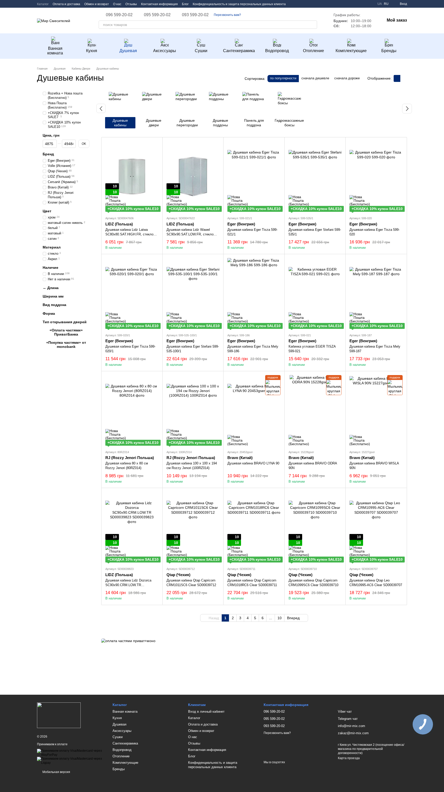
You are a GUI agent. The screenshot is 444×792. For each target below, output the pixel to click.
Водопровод (277, 51)
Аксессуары (164, 51)
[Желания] (361, 4)
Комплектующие (351, 51)
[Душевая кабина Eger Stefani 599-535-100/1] (193, 293)
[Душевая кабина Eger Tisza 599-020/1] (132, 293)
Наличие (50, 267)
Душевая (128, 51)
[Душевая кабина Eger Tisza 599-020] (376, 176)
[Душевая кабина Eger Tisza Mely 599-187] (376, 293)
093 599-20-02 (195, 15)
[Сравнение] (370, 4)
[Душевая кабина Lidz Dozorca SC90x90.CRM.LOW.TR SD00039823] (132, 527)
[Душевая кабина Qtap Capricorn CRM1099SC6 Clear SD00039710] (315, 527)
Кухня (91, 51)
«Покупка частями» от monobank (66, 344)
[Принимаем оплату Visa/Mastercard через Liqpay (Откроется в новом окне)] (71, 760)
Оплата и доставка (66, 4)
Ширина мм (53, 296)
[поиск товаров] (313, 25)
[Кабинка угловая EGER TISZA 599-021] (315, 293)
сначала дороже (347, 78)
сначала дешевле (315, 78)
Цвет (47, 211)
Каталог (43, 4)
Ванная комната (55, 50)
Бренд (48, 154)
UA (379, 3)
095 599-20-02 (157, 15)
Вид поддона (54, 305)
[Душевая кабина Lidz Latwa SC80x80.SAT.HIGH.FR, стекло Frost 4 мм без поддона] (132, 176)
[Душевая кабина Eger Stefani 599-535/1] (315, 176)
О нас (117, 4)
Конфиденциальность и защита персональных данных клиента (239, 4)
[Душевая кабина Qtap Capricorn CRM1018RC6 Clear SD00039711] (254, 527)
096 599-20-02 (119, 15)
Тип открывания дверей (65, 322)
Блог (185, 4)
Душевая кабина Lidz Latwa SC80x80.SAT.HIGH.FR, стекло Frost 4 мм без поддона (129, 234)
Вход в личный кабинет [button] (206, 711)
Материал (52, 247)
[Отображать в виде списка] (403, 78)
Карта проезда (349, 758)
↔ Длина (51, 288)
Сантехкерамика (239, 51)
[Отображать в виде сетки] (397, 78)
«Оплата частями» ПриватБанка (66, 332)
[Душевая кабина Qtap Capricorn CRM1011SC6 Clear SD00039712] (193, 527)
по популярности (283, 78)
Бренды (388, 51)
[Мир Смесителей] (59, 715)
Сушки (201, 51)
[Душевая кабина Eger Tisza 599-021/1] (254, 176)
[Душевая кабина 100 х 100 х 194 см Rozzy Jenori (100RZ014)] (193, 410)
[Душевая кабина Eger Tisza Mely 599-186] (254, 293)
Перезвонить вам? (227, 15)
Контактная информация (159, 4)
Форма (49, 313)
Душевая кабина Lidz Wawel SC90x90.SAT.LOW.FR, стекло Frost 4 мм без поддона (190, 234)
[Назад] (101, 108)
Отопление (313, 51)
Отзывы (131, 4)
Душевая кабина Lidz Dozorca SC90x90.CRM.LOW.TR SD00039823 (128, 584)
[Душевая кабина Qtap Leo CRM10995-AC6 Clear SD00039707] (376, 527)
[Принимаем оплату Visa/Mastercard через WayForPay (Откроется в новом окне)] (71, 753)
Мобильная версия (56, 772)
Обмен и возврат (96, 4)
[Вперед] (407, 108)
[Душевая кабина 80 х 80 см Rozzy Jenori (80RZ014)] (132, 410)
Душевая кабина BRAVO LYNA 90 (253, 463)
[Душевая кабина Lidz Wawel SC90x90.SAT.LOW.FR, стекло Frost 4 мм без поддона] (193, 176)
